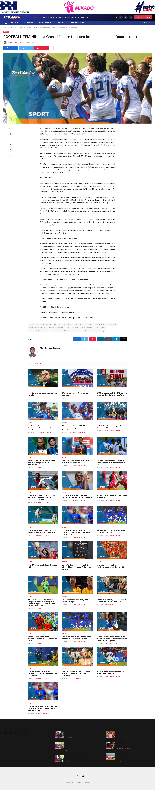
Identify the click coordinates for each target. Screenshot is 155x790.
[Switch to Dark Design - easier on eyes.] (116, 17)
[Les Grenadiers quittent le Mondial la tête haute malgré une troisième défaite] (77, 621)
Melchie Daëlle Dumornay (37, 327)
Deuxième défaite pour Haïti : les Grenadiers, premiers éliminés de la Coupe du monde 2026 (42, 673)
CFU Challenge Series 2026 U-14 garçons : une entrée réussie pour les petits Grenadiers (77, 428)
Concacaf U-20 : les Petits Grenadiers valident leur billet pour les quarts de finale (77, 496)
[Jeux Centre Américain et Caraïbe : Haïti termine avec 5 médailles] (77, 446)
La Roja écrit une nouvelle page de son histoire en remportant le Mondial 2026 (110, 566)
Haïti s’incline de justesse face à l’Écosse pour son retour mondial (111, 672)
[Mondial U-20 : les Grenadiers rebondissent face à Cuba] (112, 480)
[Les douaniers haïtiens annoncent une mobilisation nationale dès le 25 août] (59, 758)
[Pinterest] (11, 149)
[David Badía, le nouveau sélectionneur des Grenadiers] (43, 378)
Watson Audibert (111, 604)
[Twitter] (11, 139)
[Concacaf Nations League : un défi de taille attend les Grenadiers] (112, 515)
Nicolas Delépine (86, 327)
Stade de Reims (56, 331)
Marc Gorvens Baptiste (17, 42)
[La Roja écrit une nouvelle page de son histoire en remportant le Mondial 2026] (112, 550)
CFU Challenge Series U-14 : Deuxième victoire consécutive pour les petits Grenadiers (41, 428)
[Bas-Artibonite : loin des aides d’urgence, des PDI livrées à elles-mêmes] (59, 734)
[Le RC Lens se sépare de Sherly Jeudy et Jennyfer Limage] (77, 585)
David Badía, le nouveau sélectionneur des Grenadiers (42, 394)
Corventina (68, 324)
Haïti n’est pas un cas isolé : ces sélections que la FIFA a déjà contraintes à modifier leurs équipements (42, 708)
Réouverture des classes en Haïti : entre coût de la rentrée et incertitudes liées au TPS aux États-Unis (67, 17)
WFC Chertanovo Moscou (72, 331)
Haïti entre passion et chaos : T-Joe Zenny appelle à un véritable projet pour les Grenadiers (76, 673)
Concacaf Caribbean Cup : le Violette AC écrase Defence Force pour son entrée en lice (111, 463)
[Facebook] (11, 134)
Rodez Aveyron (100, 327)
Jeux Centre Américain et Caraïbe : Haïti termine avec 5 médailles (76, 462)
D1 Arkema (78, 324)
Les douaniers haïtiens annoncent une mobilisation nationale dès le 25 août (79, 757)
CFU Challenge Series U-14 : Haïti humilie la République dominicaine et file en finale (112, 394)
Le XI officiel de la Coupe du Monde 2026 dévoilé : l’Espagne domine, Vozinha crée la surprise (77, 567)
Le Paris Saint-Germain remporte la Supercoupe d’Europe (109, 427)
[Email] (11, 155)
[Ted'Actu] (11, 17)
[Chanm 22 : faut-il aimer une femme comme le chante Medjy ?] (110, 734)
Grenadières (88, 324)
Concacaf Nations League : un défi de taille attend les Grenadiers (111, 531)
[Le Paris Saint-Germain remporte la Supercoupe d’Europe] (112, 411)
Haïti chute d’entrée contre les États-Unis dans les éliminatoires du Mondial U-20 (42, 531)
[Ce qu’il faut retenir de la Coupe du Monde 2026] (43, 550)
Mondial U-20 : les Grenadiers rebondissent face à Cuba (112, 496)
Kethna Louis (111, 324)
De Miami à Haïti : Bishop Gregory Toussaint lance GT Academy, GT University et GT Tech (132, 744)
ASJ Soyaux (58, 324)
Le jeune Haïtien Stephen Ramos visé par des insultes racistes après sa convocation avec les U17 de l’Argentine (112, 639)
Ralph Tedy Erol (76, 398)
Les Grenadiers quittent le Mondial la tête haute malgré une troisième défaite (76, 637)
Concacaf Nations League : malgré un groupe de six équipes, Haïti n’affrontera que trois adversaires (76, 532)
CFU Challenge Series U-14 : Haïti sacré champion (76, 394)
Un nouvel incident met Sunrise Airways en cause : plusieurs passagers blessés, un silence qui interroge (134, 756)
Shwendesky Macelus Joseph (38, 331)
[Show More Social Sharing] (51, 48)
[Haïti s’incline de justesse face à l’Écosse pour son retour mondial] (112, 656)
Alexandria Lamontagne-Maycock (40, 324)
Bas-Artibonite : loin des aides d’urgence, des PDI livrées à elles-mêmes (82, 733)
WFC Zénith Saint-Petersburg (94, 331)
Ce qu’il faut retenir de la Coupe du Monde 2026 (42, 566)
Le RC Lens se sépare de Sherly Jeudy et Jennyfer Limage (76, 601)
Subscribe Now (143, 17)
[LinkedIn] (11, 144)
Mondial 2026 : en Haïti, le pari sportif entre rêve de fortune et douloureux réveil (112, 601)
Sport (6, 31)
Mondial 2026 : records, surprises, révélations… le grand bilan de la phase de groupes (42, 639)
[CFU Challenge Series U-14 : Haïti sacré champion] (77, 378)
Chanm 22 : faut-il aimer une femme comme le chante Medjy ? (133, 733)
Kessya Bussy (99, 324)
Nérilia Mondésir (72, 327)
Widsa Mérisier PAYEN (112, 643)
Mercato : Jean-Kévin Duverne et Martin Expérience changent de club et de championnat (41, 463)
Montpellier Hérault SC (56, 327)
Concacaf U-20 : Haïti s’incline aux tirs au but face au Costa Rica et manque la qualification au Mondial (42, 497)
